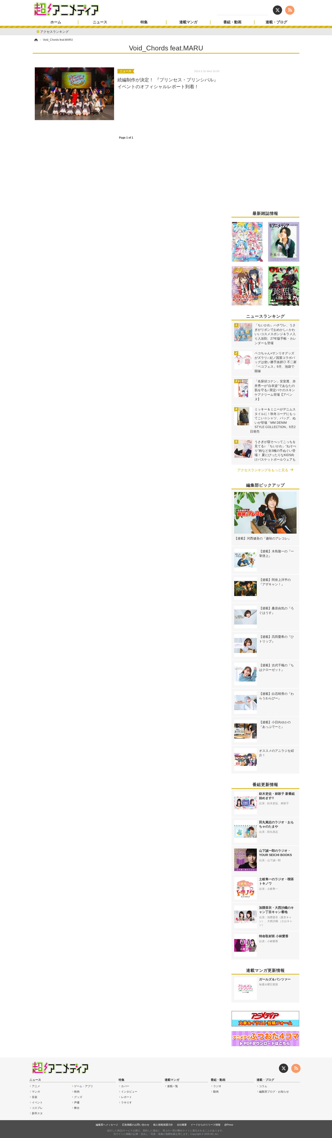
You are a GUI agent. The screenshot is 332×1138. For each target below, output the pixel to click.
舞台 (76, 1108)
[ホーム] (36, 39)
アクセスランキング (54, 31)
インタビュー (129, 1091)
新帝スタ (37, 1113)
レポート (126, 1097)
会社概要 (182, 1124)
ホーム (55, 22)
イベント (37, 1102)
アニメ (36, 1086)
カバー (125, 1086)
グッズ (78, 1097)
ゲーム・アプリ (83, 1086)
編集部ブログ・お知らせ (274, 1091)
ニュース (100, 22)
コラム (263, 1086)
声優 (76, 1102)
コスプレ (37, 1108)
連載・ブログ (276, 22)
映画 (76, 1091)
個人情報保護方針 (163, 1124)
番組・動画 (232, 22)
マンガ (36, 1091)
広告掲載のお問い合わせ (135, 1124)
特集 (144, 22)
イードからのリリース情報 (205, 1124)
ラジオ (217, 1086)
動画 (216, 1091)
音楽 (34, 1097)
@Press (228, 1124)
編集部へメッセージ (107, 1124)
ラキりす (126, 1102)
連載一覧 (172, 1086)
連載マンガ (188, 22)
